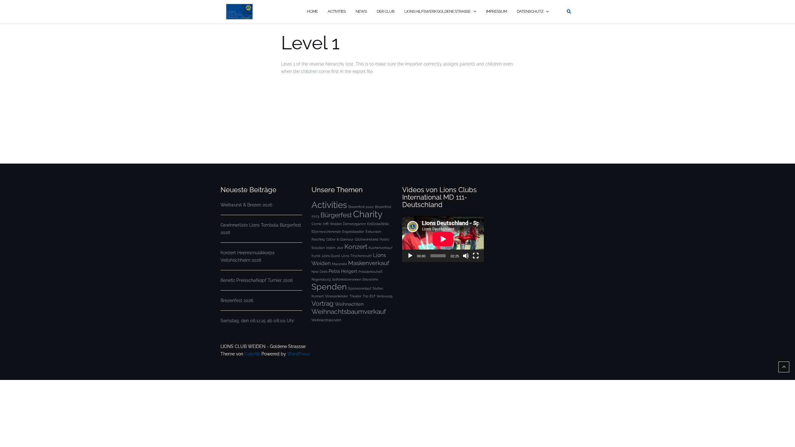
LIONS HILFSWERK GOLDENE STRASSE (437, 11)
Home (312, 11)
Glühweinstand (366, 239)
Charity (368, 214)
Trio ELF (369, 296)
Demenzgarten (354, 224)
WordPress (298, 353)
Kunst (315, 256)
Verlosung (385, 296)
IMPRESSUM (496, 11)
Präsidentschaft (370, 271)
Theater (355, 296)
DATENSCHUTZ (530, 11)
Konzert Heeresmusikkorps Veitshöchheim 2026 (247, 256)
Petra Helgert (343, 271)
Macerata (339, 264)
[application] (443, 239)
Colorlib (252, 353)
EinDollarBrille (378, 224)
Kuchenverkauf (381, 248)
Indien (330, 248)
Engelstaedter (353, 231)
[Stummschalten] (466, 256)
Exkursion (373, 231)
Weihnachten (349, 304)
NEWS (361, 11)
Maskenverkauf (368, 263)
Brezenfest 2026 (236, 300)
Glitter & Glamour (340, 239)
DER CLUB (385, 11)
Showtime (370, 279)
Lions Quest (331, 256)
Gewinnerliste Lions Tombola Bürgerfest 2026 (260, 229)
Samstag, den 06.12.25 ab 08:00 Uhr (257, 320)
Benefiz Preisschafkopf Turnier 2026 (256, 280)
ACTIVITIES (337, 11)
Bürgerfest (336, 215)
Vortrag (322, 303)
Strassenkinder (336, 296)
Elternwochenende (326, 231)
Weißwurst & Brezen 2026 (246, 204)
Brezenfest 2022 (361, 207)
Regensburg (321, 279)
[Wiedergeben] (410, 256)
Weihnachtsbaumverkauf (348, 311)
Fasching (318, 239)
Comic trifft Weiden (326, 224)
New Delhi (319, 271)
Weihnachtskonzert (326, 320)
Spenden (329, 286)
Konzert (355, 247)
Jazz (340, 248)
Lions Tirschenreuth (356, 256)
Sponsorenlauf (359, 288)
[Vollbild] (476, 256)
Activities (329, 205)
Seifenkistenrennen (346, 279)
